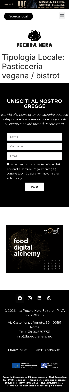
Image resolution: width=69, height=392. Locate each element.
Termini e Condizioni (47, 349)
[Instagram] (29, 298)
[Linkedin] (39, 298)
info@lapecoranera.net (34, 336)
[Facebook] (20, 298)
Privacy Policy (17, 349)
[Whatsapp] (49, 298)
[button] (62, 15)
